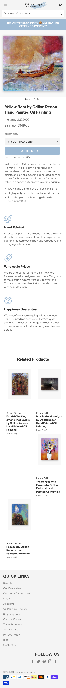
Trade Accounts (12, 624)
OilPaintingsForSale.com (22, 672)
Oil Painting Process (15, 608)
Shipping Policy (12, 614)
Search (7, 583)
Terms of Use (10, 629)
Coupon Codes (12, 619)
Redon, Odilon (33, 99)
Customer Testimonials (17, 593)
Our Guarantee (12, 588)
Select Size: (11, 134)
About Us (8, 603)
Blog (5, 639)
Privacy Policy (11, 634)
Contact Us (9, 645)
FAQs (6, 598)
